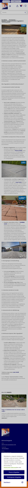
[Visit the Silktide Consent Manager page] (22, 482)
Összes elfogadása (14, 472)
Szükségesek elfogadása (14, 477)
